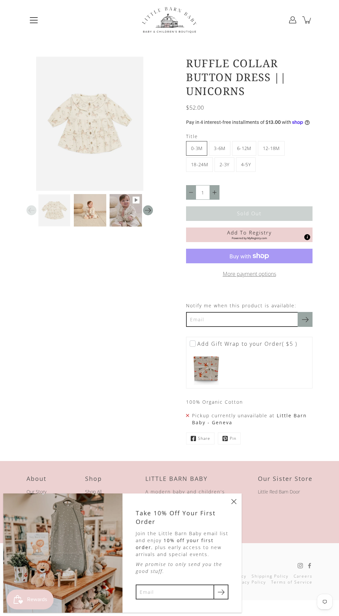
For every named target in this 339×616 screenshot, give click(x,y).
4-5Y (246, 164)
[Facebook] (310, 565)
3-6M (219, 148)
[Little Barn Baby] (169, 19)
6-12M (244, 148)
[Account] (292, 20)
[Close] (234, 501)
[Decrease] (191, 192)
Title (192, 136)
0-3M (196, 148)
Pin (233, 438)
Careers (303, 576)
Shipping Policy (270, 576)
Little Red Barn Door (279, 491)
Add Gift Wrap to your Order (247, 343)
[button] (249, 235)
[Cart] (307, 20)
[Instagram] (300, 565)
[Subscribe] (305, 319)
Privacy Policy (249, 582)
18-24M (199, 164)
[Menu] (33, 20)
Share (204, 438)
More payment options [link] (249, 274)
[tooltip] (307, 237)
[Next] (148, 210)
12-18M (271, 148)
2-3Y (224, 164)
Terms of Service (292, 582)
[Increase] (214, 192)
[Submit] (221, 592)
